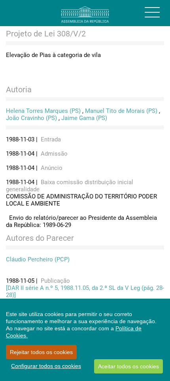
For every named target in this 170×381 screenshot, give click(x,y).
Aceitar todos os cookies (128, 366)
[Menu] (152, 12)
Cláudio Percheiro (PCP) (38, 259)
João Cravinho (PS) (31, 118)
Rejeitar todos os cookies (41, 352)
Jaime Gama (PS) (84, 118)
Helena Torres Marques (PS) (43, 110)
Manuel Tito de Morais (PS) (121, 110)
